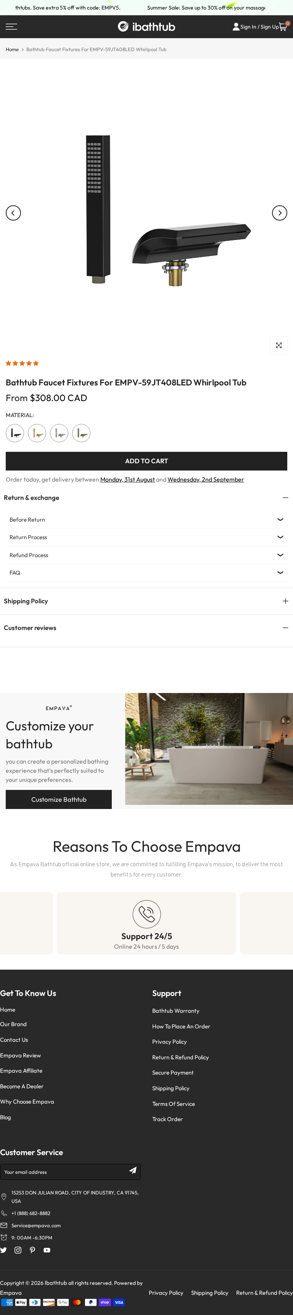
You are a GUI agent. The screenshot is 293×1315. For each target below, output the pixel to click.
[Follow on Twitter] (3, 1250)
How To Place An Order (181, 1026)
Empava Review (20, 1055)
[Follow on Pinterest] (32, 1250)
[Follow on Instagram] (17, 1250)
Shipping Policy (171, 1088)
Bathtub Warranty (176, 1010)
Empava (11, 1292)
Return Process (28, 537)
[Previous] (13, 213)
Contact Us (14, 1039)
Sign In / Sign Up (259, 26)
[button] (23, 363)
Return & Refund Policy (180, 1057)
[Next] (279, 213)
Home (12, 49)
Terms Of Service (173, 1103)
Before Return (27, 519)
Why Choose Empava (27, 1101)
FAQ (15, 572)
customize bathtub (59, 799)
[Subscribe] (132, 1170)
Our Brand (13, 1024)
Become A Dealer (21, 1086)
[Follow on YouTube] (46, 1250)
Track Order (167, 1119)
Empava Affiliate (21, 1070)
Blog (5, 1117)
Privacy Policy (169, 1041)
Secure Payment (173, 1072)
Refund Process (29, 555)
